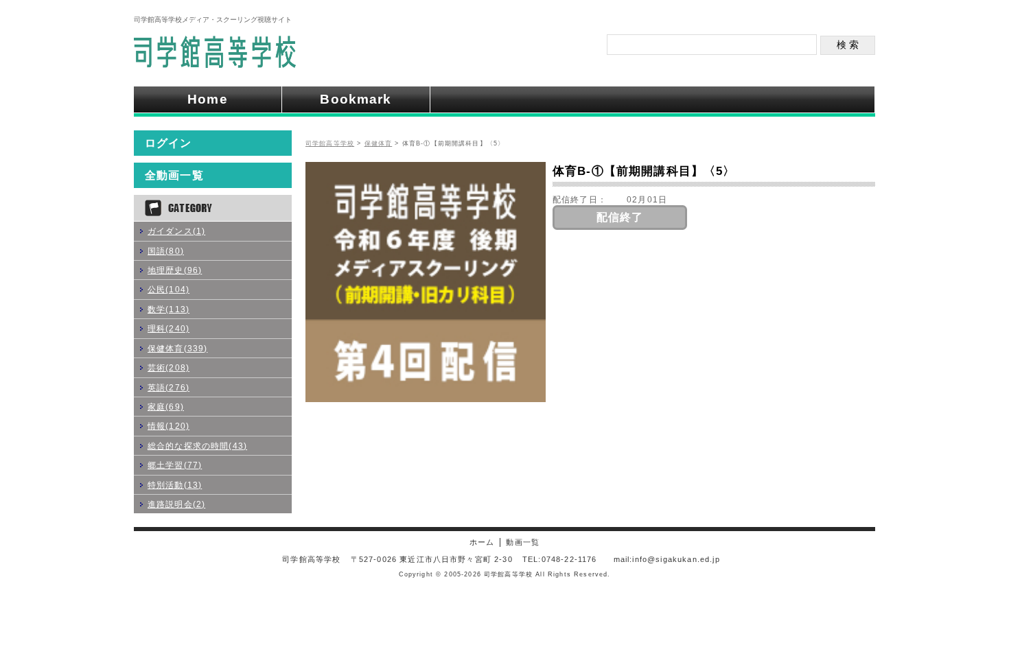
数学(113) (168, 309)
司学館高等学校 (329, 143)
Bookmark (355, 99)
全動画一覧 (174, 175)
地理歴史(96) (175, 270)
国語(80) (166, 250)
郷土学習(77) (175, 464)
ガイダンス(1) (176, 230)
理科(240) (168, 328)
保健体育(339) (177, 348)
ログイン (168, 143)
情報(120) (168, 425)
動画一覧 (523, 542)
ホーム (481, 542)
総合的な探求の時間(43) (197, 445)
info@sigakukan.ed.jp (675, 559)
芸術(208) (168, 367)
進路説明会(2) (176, 504)
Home (207, 99)
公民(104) (168, 289)
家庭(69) (166, 406)
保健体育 (378, 143)
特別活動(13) (175, 484)
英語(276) (168, 387)
